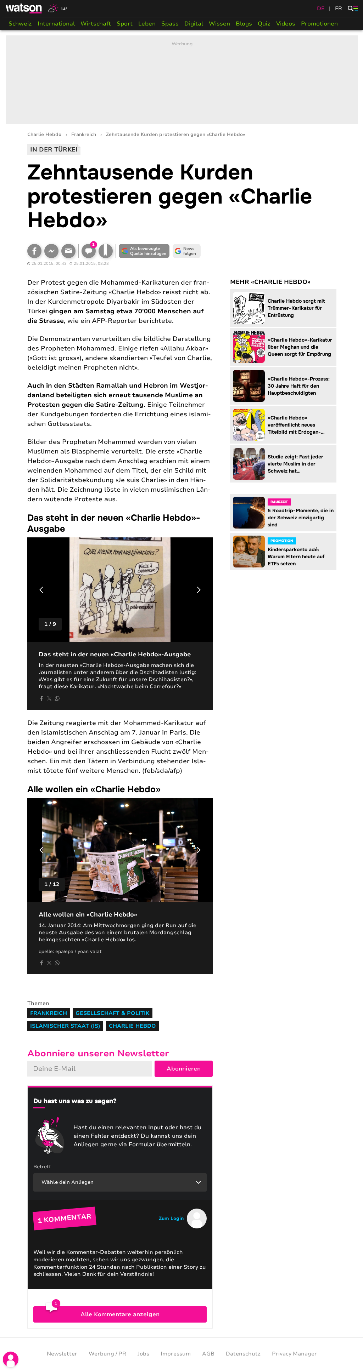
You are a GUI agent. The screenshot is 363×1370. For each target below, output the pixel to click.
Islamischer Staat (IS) (65, 1025)
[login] (10, 1359)
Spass (170, 24)
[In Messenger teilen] (51, 251)
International (56, 24)
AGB (208, 1353)
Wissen (219, 24)
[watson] (24, 8)
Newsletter (62, 1353)
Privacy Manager (294, 1353)
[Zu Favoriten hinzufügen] (106, 251)
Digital (193, 24)
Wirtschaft (95, 24)
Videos (285, 24)
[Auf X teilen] (49, 698)
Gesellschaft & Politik (113, 1013)
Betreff (42, 1166)
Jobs (143, 1353)
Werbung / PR (107, 1353)
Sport (125, 24)
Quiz (264, 24)
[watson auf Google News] (187, 251)
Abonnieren (184, 1069)
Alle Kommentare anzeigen (120, 1314)
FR (338, 8)
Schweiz (20, 24)
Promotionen (319, 24)
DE (321, 8)
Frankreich (83, 134)
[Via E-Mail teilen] (68, 251)
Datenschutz (243, 1353)
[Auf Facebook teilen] (34, 251)
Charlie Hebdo (44, 134)
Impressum (176, 1353)
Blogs (244, 24)
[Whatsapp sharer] (57, 698)
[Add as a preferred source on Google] (144, 251)
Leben (147, 24)
